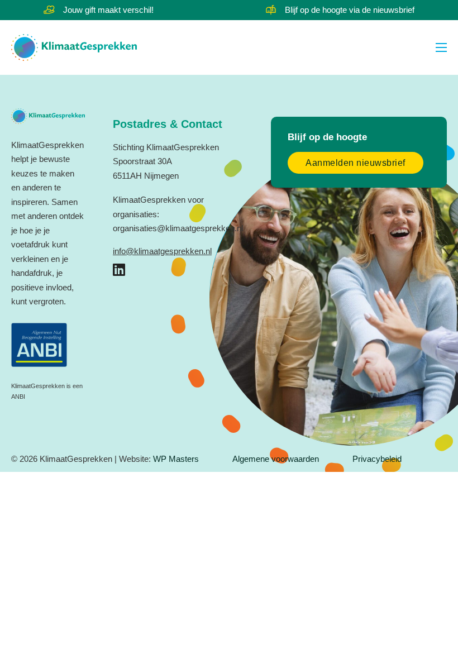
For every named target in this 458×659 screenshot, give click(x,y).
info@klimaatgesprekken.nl (162, 251)
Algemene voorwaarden (275, 459)
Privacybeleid (377, 459)
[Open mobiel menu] (441, 47)
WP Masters (176, 459)
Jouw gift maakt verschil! (108, 10)
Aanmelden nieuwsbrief (355, 163)
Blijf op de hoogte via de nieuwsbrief (349, 10)
